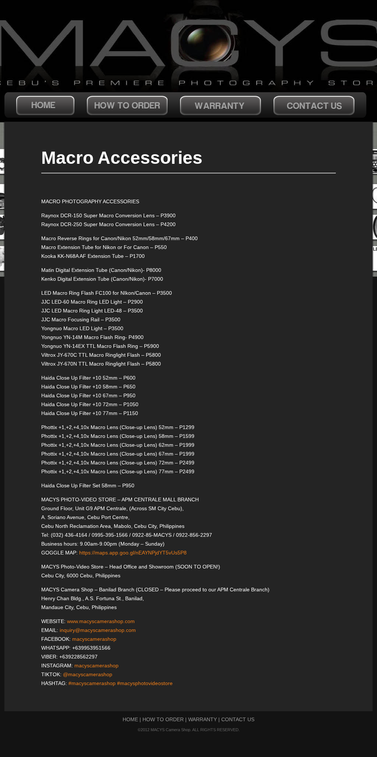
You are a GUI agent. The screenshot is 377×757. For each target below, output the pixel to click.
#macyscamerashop (92, 683)
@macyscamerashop (87, 674)
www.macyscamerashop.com (101, 621)
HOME (130, 719)
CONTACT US (237, 719)
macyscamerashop (94, 639)
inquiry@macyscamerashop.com (98, 630)
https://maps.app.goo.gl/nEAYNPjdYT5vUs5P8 (133, 553)
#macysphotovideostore (145, 683)
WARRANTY (202, 719)
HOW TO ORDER (163, 719)
